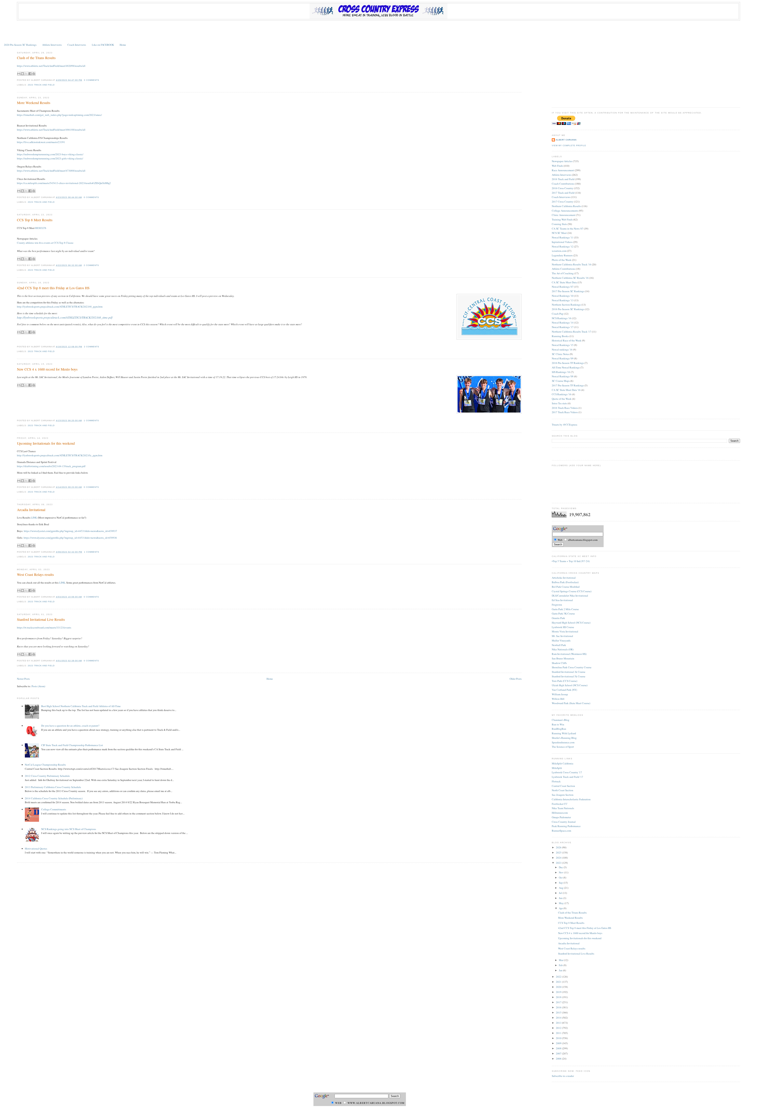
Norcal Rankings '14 (562, 322)
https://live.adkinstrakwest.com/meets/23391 (41, 142)
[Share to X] (26, 74)
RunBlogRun (559, 729)
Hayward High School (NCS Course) (571, 622)
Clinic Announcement (563, 215)
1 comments (91, 420)
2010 (559, 1038)
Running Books (560, 336)
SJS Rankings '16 (561, 372)
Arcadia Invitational (31, 509)
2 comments (91, 265)
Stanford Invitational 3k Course (568, 672)
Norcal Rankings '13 (562, 300)
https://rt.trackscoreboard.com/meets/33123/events (44, 627)
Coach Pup (557, 313)
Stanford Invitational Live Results (41, 619)
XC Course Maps (561, 381)
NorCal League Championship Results (45, 764)
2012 (559, 1028)
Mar (561, 960)
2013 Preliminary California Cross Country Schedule (53, 787)
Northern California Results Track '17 (571, 331)
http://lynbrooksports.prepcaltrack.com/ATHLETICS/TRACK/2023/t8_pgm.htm (60, 306)
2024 (559, 857)
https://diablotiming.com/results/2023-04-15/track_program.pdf (51, 466)
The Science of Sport (563, 746)
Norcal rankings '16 (562, 349)
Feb (561, 965)
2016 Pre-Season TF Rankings (568, 363)
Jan (561, 970)
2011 (559, 1033)
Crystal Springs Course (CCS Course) (571, 591)
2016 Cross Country (562, 188)
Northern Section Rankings (566, 304)
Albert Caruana (566, 140)
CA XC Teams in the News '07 (567, 228)
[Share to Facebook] (30, 74)
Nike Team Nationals (563, 808)
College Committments (53, 809)
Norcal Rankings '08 (562, 376)
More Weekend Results (33, 102)
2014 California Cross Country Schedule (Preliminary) (54, 798)
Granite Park (558, 618)
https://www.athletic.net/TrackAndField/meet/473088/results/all (51, 170)
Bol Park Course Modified (566, 586)
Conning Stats (559, 224)
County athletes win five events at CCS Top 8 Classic (45, 242)
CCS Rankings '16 (561, 394)
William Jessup (560, 694)
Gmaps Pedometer (561, 817)
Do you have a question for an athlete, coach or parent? (70, 725)
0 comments (91, 80)
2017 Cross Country (562, 201)
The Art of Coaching (563, 273)
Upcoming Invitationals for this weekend (46, 443)
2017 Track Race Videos (565, 412)
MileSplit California (562, 763)
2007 (559, 1053)
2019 (559, 992)
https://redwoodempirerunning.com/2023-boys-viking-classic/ (50, 154)
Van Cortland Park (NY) (564, 690)
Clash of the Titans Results (36, 57)
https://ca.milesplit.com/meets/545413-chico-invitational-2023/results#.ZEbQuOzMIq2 (64, 183)
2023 (559, 862)
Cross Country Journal (564, 822)
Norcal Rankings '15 (562, 345)
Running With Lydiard (564, 733)
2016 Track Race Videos (565, 408)
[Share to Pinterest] (34, 74)
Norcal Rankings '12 (562, 246)
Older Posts (516, 678)
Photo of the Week (561, 260)
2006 (559, 1058)
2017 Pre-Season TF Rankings (568, 385)
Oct (561, 877)
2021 (559, 981)
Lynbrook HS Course (563, 627)
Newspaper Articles (562, 161)
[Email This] (19, 74)
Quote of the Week (561, 399)
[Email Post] (100, 80)
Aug (561, 888)
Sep (561, 882)
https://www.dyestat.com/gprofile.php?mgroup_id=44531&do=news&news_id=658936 (70, 537)
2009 (559, 1043)
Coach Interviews (76, 44)
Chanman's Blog (560, 720)
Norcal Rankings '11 (562, 237)
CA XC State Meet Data (564, 282)
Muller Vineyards (561, 640)
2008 (559, 1048)
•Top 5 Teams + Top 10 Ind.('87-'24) (571, 561)
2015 (559, 1012)
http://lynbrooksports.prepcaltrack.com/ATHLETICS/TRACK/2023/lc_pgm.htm (59, 455)
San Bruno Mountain (563, 658)
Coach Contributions (563, 183)
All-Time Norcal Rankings (566, 367)
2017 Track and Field (563, 192)
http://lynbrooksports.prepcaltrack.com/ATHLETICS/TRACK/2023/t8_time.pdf (64, 317)
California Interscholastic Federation (571, 799)
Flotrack (556, 781)
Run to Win (558, 724)
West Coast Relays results (35, 574)
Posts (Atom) (38, 686)
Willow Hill (558, 699)
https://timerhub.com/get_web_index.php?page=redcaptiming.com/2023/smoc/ (59, 115)
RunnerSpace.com (561, 830)
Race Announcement (563, 170)
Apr (561, 908)
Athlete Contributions (563, 268)
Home (123, 44)
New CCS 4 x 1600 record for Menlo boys (47, 369)
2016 (559, 1007)
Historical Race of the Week (566, 340)
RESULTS (40, 228)
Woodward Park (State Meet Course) (571, 703)
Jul (561, 893)
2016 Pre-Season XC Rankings (568, 309)
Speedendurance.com (563, 742)
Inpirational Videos (562, 242)
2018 (559, 997)
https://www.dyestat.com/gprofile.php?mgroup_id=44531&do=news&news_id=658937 (70, 531)
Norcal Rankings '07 (562, 286)
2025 (559, 852)
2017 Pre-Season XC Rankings (568, 291)
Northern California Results (566, 206)
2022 (559, 976)
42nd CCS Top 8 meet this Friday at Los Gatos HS (53, 287)
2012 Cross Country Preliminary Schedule (47, 776)
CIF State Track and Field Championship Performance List (72, 745)
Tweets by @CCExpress (564, 424)
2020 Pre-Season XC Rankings (20, 44)
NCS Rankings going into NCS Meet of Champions (68, 829)
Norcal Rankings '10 (562, 295)
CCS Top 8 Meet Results (34, 220)
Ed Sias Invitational (562, 600)
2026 (559, 847)
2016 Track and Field (563, 179)
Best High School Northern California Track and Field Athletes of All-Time (81, 706)
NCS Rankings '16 (561, 318)
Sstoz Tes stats (559, 403)
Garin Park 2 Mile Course (565, 609)
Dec (561, 867)
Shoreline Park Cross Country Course (571, 667)
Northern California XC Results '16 (570, 278)
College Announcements (565, 210)
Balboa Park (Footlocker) (565, 582)
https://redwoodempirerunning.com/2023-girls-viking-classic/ (50, 158)
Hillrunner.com (560, 812)
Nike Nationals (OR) (562, 649)
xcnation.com (559, 251)
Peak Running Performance (566, 826)
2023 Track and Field (41, 85)
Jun (561, 898)
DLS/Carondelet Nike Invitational (570, 595)
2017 (559, 1002)
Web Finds (557, 165)
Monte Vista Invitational (565, 631)
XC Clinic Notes (560, 354)
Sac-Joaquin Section (562, 795)
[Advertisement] (378, 31)
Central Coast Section (563, 786)
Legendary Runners (562, 255)
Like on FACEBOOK (103, 44)
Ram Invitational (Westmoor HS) (569, 654)
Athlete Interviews (52, 44)
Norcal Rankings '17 (562, 327)
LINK (34, 517)
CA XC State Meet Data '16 (566, 390)
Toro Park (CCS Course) (564, 681)
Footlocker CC (560, 804)
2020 (559, 987)
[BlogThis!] (22, 74)
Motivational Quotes (36, 848)
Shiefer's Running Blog (564, 738)
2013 (559, 1022)
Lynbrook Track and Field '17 (567, 777)
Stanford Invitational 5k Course (568, 676)
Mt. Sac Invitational (562, 636)
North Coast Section (562, 790)
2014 (559, 1017)
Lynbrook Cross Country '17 (567, 772)
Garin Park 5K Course (563, 613)
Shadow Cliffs (559, 663)
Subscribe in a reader (563, 1076)
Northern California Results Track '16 (571, 264)
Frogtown (557, 604)
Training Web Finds (562, 219)
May (561, 903)
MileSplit (557, 768)
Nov (561, 872)
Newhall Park (559, 645)
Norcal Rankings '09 (562, 358)
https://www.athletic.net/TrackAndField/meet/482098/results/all (51, 66)
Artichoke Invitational (564, 577)
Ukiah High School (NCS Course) (569, 685)
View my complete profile (569, 145)
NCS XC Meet (559, 233)
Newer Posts (23, 678)
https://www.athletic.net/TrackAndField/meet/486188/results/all (51, 129)
